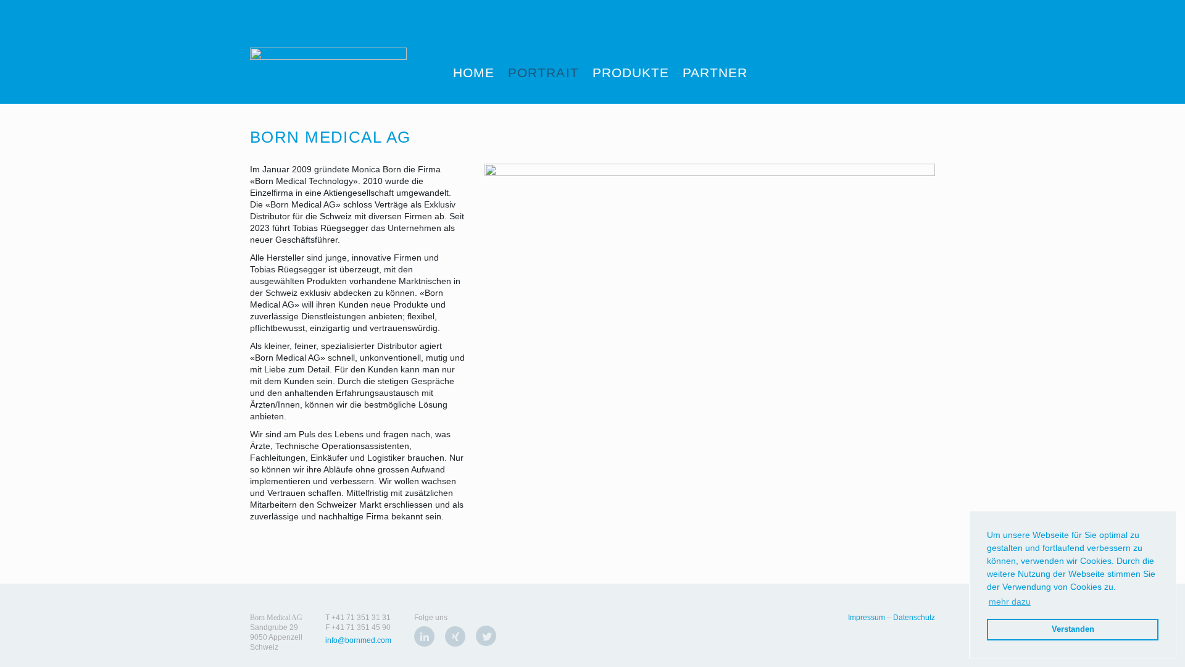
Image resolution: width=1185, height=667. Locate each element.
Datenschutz (914, 617)
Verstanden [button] (1073, 629)
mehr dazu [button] (1010, 601)
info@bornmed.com (358, 640)
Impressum (866, 617)
